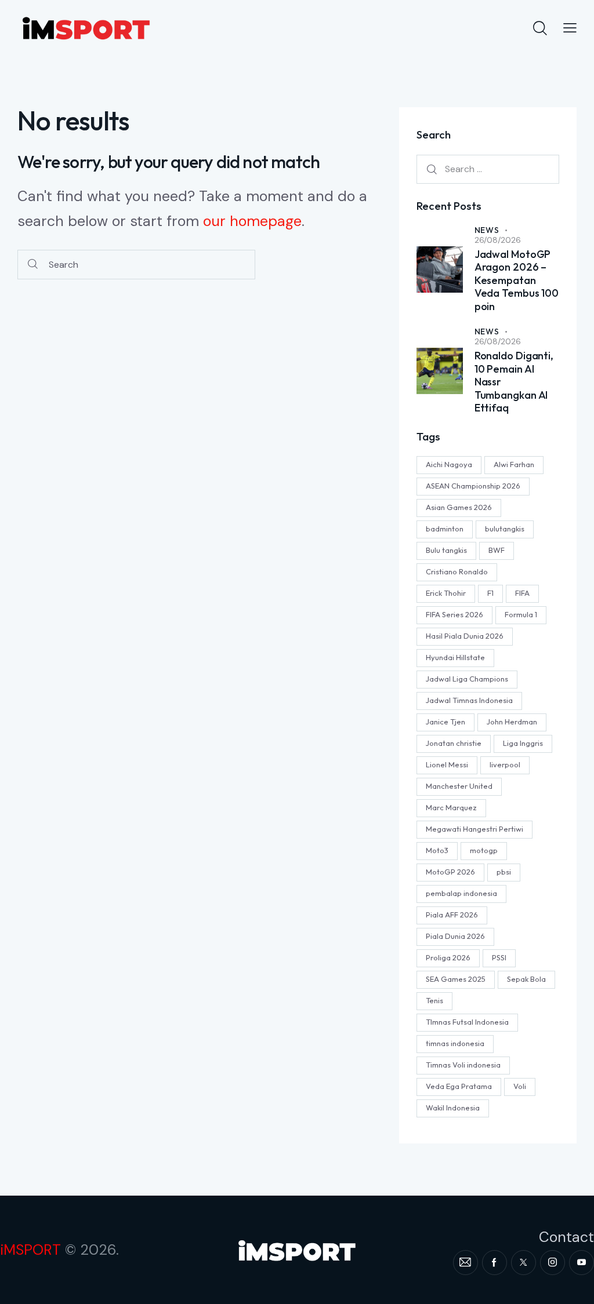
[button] (570, 27)
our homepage (252, 221)
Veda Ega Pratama (459, 1086)
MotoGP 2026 (450, 871)
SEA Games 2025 (456, 979)
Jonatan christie (453, 743)
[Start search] (32, 264)
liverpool (505, 764)
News (487, 230)
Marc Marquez (451, 807)
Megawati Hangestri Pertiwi (474, 828)
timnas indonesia (455, 1043)
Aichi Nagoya (449, 464)
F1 (490, 593)
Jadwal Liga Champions (467, 678)
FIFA (522, 593)
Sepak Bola (526, 979)
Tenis (434, 1000)
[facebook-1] (494, 1262)
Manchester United (459, 786)
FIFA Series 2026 (454, 614)
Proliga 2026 (448, 957)
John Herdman (512, 721)
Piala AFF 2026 (452, 914)
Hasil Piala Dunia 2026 (465, 635)
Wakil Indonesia (453, 1107)
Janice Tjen (445, 721)
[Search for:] (487, 168)
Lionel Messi (447, 764)
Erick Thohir (446, 593)
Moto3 (437, 850)
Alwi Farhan (514, 464)
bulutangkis (504, 528)
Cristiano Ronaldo (457, 571)
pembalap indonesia (461, 893)
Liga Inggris (523, 743)
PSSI (499, 957)
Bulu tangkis (446, 550)
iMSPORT (30, 1249)
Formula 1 (521, 614)
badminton (444, 528)
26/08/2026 (498, 240)
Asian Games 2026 (459, 507)
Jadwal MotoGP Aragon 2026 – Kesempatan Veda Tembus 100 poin (517, 280)
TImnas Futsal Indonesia (467, 1021)
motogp (484, 850)
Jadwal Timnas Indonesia (469, 700)
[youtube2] (581, 1262)
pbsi (504, 871)
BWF (496, 550)
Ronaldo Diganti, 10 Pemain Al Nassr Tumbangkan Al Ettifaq (514, 381)
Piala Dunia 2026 (455, 936)
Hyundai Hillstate (455, 657)
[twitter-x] (523, 1262)
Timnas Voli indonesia (463, 1064)
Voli (519, 1086)
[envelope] (465, 1262)
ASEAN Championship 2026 (473, 485)
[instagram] (552, 1262)
